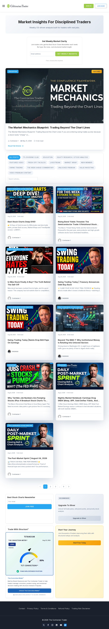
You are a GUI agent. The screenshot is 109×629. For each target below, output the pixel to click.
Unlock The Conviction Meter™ (29, 590)
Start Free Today (79, 543)
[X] (44, 625)
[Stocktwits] (65, 625)
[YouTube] (61, 625)
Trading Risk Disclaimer (81, 608)
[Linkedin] (57, 625)
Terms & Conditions (48, 608)
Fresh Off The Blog (37, 162)
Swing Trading (16, 168)
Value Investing (87, 168)
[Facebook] (48, 625)
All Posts (14, 157)
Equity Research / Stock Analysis (72, 157)
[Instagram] (52, 625)
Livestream (55, 162)
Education (48, 157)
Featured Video (17, 162)
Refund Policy (64, 608)
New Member (86, 162)
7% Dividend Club (31, 157)
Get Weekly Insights (67, 54)
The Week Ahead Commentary (40, 168)
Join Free (29, 506)
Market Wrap (71, 162)
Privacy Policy (33, 608)
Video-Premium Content (20, 173)
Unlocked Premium (66, 168)
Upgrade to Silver (79, 518)
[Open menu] (4, 5)
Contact (22, 608)
